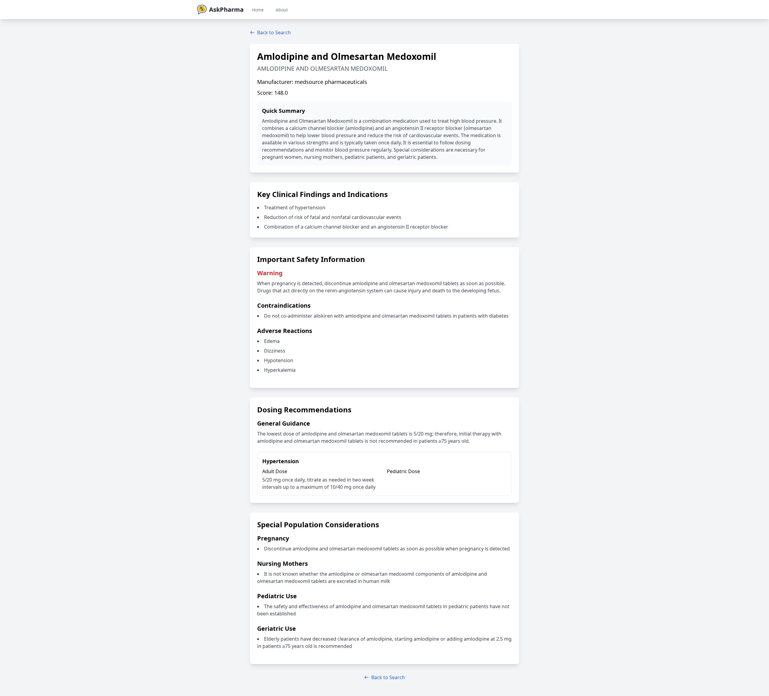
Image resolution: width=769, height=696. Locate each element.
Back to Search (274, 32)
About (282, 10)
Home (258, 10)
